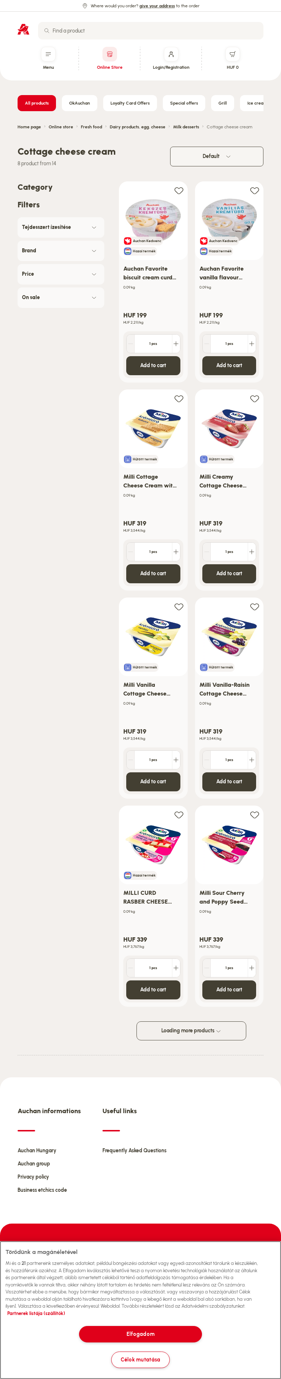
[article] (153, 282)
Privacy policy (33, 1177)
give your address (157, 5)
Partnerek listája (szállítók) (36, 1313)
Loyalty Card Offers (130, 103)
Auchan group (34, 1164)
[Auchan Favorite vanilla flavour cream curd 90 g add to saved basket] (254, 190)
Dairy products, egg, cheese (137, 126)
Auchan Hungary (37, 1151)
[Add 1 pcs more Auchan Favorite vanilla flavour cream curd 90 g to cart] (252, 344)
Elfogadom (140, 1334)
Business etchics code (42, 1190)
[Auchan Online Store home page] (23, 29)
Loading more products (188, 1031)
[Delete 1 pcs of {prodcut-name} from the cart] (131, 344)
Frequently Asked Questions (134, 1151)
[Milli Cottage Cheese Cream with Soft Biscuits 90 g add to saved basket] (179, 398)
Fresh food (91, 126)
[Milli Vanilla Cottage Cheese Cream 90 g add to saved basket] (179, 606)
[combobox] (150, 30)
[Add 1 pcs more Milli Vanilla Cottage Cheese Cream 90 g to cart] (176, 760)
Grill (222, 103)
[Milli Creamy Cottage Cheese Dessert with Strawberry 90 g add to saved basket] (254, 398)
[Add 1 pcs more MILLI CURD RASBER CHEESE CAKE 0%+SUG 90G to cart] (176, 968)
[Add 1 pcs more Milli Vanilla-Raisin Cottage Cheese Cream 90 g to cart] (252, 760)
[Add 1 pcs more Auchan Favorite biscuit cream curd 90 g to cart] (176, 344)
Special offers (184, 103)
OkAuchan (79, 103)
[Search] (47, 31)
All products (37, 103)
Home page (29, 126)
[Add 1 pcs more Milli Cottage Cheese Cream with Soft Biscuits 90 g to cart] (176, 552)
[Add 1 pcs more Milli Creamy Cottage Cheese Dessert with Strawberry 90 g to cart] (252, 552)
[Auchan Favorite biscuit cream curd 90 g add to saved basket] (179, 190)
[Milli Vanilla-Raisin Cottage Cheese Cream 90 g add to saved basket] (254, 606)
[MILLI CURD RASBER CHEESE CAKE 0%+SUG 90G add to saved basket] (179, 814)
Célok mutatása (140, 1359)
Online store (61, 126)
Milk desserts (186, 126)
